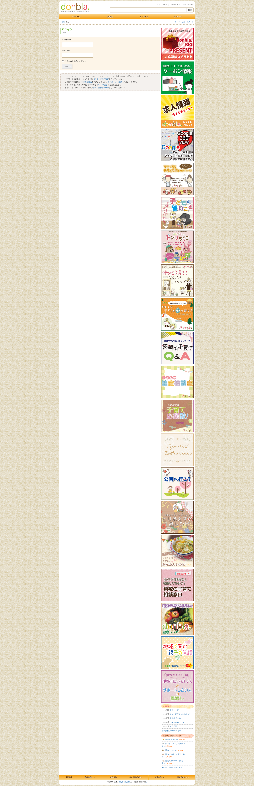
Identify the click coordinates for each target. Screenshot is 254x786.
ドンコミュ (143, 17)
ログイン (190, 22)
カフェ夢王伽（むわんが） (176, 714)
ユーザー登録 (180, 22)
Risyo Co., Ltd (124, 782)
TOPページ (76, 17)
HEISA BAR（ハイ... (174, 722)
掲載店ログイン (183, 777)
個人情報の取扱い (135, 777)
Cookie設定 (102, 85)
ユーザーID (66, 40)
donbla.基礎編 (86, 82)
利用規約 (113, 777)
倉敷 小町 (170, 710)
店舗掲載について (91, 777)
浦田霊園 (169, 726)
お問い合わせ (187, 5)
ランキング (177, 17)
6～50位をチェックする (172, 767)
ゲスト (63, 22)
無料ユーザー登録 (115, 82)
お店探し (109, 17)
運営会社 (69, 777)
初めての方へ (162, 5)
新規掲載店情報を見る (171, 731)
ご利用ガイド (174, 5)
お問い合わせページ (101, 88)
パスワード (66, 50)
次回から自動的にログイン (75, 61)
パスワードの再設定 (101, 79)
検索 (190, 10)
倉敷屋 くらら (171, 718)
